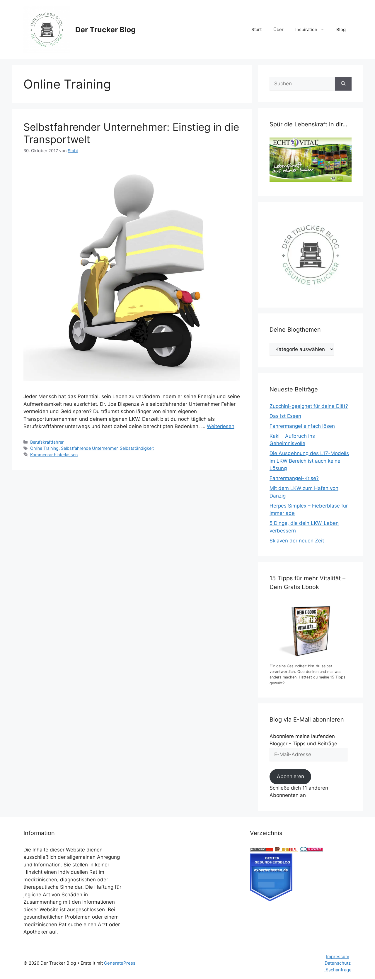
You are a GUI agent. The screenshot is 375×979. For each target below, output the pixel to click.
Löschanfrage (337, 970)
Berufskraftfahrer (47, 442)
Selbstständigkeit (137, 448)
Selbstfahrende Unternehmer (89, 448)
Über (278, 29)
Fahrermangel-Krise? (294, 478)
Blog (341, 29)
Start (256, 29)
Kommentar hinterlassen (54, 454)
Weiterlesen (220, 426)
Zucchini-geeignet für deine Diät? (309, 406)
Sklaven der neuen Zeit (297, 541)
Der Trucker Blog (105, 29)
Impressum (337, 956)
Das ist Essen (285, 416)
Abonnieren (290, 776)
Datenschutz (338, 963)
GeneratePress (119, 963)
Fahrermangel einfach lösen (302, 426)
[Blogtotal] (286, 850)
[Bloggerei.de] (311, 850)
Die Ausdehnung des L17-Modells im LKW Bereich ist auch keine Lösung (309, 460)
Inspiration (306, 29)
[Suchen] (343, 84)
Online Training (44, 448)
